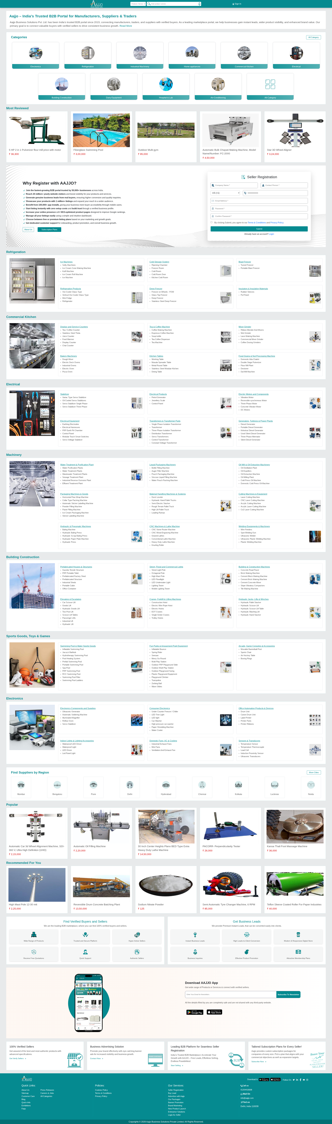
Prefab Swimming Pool (72, 662)
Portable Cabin (68, 585)
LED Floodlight (158, 579)
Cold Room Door (159, 274)
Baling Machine (68, 529)
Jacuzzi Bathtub (69, 652)
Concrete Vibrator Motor (251, 407)
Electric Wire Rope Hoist (162, 605)
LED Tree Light (158, 715)
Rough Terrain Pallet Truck (163, 506)
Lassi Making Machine (250, 336)
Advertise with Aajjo (176, 1096)
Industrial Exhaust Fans (162, 744)
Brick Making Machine (250, 573)
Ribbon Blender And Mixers (252, 330)
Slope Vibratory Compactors (253, 585)
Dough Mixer (67, 359)
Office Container (69, 589)
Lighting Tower (158, 585)
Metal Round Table (159, 365)
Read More (126, 25)
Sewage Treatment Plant (72, 477)
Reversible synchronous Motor (254, 400)
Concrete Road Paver (250, 570)
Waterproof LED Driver (72, 744)
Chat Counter (68, 345)
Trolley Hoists (157, 618)
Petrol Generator (159, 397)
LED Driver (67, 750)
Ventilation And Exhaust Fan (163, 750)
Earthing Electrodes (70, 424)
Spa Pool (66, 668)
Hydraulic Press (69, 542)
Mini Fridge (67, 298)
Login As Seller (174, 1115)
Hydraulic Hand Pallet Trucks (164, 500)
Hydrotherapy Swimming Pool (75, 655)
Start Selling (176, 1065)
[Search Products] (148, 4)
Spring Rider (157, 652)
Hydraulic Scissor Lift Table (252, 608)
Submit (259, 229)
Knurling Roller (158, 545)
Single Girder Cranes (160, 615)
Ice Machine (67, 277)
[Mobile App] (195, 1011)
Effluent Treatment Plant (72, 483)
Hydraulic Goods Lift (71, 608)
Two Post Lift (67, 612)
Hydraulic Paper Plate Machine (75, 539)
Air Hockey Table (248, 655)
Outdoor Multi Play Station (163, 668)
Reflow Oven (67, 721)
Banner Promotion (175, 1102)
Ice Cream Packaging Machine (75, 513)
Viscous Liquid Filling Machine (164, 477)
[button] (213, 208)
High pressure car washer (163, 724)
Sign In (237, 4)
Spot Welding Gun (248, 533)
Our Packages (174, 1099)
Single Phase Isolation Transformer (166, 424)
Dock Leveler (157, 497)
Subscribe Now (257, 1061)
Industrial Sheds (69, 582)
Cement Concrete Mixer (251, 582)
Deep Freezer (157, 298)
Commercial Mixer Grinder (252, 339)
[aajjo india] (96, 4)
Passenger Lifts (69, 618)
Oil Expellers (246, 471)
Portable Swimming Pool (72, 665)
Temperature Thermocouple (252, 747)
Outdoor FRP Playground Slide (165, 665)
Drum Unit (245, 711)
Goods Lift (66, 605)
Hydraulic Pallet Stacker (251, 602)
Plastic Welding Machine (251, 542)
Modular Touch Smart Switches (75, 436)
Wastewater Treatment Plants (74, 474)
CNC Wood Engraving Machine (165, 533)
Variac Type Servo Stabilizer (74, 397)
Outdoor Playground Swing (163, 671)
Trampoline (156, 680)
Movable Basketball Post (251, 649)
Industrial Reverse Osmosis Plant (76, 480)
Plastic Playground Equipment (164, 674)
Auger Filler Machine (160, 471)
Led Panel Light (68, 753)
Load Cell (245, 750)
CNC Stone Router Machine (163, 529)
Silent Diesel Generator (250, 440)
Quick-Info (26, 1102)
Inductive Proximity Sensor (252, 753)
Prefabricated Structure (72, 579)
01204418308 (246, 1090)
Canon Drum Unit (248, 715)
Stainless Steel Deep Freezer (164, 301)
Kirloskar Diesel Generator (252, 430)
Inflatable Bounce (159, 649)
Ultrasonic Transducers (250, 756)
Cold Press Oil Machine (251, 480)
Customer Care (28, 1096)
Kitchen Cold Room (160, 277)
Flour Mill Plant (247, 365)
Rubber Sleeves (247, 292)
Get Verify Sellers (16, 1058)
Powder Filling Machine (72, 506)
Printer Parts (246, 721)
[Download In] (264, 1079)
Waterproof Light (69, 747)
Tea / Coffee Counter (71, 330)
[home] (27, 1078)
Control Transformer (160, 440)
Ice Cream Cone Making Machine (76, 268)
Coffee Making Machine (162, 330)
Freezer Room (158, 268)
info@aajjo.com (247, 1098)
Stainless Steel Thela (71, 333)
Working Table (158, 359)
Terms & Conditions (257, 223)
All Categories (46, 1096)
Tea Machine (157, 342)
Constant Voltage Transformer (164, 443)
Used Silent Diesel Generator (253, 433)
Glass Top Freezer (159, 295)
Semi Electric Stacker (161, 503)
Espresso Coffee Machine (163, 333)
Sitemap (25, 1093)
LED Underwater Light (161, 582)
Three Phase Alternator (250, 436)
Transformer (157, 427)
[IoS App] (214, 1011)
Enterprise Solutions (176, 1112)
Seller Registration (176, 1090)
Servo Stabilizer (69, 724)
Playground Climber (160, 677)
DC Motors (245, 410)
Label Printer (246, 718)
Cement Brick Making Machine (254, 579)
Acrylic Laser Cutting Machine (253, 506)
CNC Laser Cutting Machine (253, 500)
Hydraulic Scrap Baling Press (74, 536)
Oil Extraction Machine (250, 474)
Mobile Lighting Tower (161, 589)
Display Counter (69, 342)
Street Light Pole (158, 570)
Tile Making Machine (249, 589)
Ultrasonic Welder (248, 536)
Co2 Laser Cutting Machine (252, 509)
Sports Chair (246, 652)
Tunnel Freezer (247, 265)
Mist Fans (156, 747)
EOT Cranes (157, 612)
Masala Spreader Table (161, 362)
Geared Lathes (158, 536)
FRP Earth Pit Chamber (72, 430)
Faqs (24, 1109)
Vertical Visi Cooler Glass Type (75, 295)
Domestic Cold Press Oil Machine (255, 483)
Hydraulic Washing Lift (250, 612)
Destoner (244, 368)
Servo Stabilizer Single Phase (74, 403)
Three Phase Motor (249, 403)
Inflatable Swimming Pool (73, 649)
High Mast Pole (158, 576)
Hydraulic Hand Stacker (251, 615)
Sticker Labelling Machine (73, 516)
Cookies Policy (101, 1090)
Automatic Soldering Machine (74, 715)
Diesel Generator (248, 424)
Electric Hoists (158, 608)
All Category (313, 37)
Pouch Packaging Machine (163, 474)
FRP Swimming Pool (71, 671)
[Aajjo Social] (294, 1080)
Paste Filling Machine (71, 509)
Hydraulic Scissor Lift (250, 605)
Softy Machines (69, 265)
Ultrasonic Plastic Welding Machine (256, 539)
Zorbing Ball (157, 683)
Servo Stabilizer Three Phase (74, 407)
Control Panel (157, 403)
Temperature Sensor (249, 744)
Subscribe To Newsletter (288, 994)
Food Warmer (68, 339)
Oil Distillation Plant (249, 468)
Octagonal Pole (158, 573)
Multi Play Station (159, 662)
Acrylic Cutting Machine (251, 503)
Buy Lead (172, 1093)
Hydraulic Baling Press (72, 533)
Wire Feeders (246, 529)
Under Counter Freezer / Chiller (165, 711)
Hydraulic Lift (67, 624)
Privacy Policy (276, 223)
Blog (23, 1099)
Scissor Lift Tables (70, 615)
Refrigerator (67, 301)
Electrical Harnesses (71, 427)
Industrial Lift (67, 621)
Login (271, 234)
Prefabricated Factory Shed (74, 576)
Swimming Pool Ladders (72, 680)
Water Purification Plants (72, 468)
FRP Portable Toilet (70, 573)
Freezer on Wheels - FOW (163, 292)
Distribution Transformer (162, 433)
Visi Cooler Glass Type (72, 292)
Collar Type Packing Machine (74, 500)
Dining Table (157, 372)
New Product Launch (177, 1109)
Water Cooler (157, 730)
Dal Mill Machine (248, 372)
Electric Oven (68, 368)
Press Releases (47, 1090)
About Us (28, 229)
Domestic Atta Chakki (250, 359)
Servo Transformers (160, 436)
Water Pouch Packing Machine (165, 480)
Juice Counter (68, 336)
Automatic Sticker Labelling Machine (77, 503)
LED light (155, 718)
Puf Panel (245, 295)
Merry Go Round (159, 658)
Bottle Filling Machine (161, 468)
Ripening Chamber (159, 265)
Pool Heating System (71, 658)
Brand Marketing (175, 1105)
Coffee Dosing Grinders (251, 342)
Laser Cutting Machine (250, 497)
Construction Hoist (159, 602)
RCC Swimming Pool (71, 674)
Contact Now (95, 1058)
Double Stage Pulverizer (251, 362)
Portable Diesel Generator (252, 427)
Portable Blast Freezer (250, 268)
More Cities (314, 772)
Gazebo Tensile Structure (73, 570)
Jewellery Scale (158, 400)
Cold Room (156, 271)
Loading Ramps (158, 513)
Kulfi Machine (68, 271)
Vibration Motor (247, 397)
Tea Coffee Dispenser (161, 339)
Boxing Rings (246, 658)
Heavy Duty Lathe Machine (163, 542)
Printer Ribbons (247, 724)
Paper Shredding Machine (163, 727)
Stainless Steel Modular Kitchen (165, 368)
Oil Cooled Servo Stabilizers (74, 400)
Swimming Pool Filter (71, 677)
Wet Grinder (246, 333)
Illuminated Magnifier (71, 718)
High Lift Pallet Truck (160, 509)
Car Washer (157, 721)
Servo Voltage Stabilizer (72, 440)
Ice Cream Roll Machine (72, 274)
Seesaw (155, 655)
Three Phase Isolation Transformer (166, 430)
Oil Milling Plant (247, 477)
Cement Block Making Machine (254, 576)
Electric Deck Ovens (71, 362)
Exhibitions (26, 1105)
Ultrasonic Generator (71, 711)
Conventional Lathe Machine (164, 539)
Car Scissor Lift (68, 602)
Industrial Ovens (69, 365)
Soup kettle (156, 336)
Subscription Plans (49, 229)
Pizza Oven (67, 372)
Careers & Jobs (47, 1093)
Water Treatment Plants (72, 471)
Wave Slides (157, 686)
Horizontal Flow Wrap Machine (75, 497)
